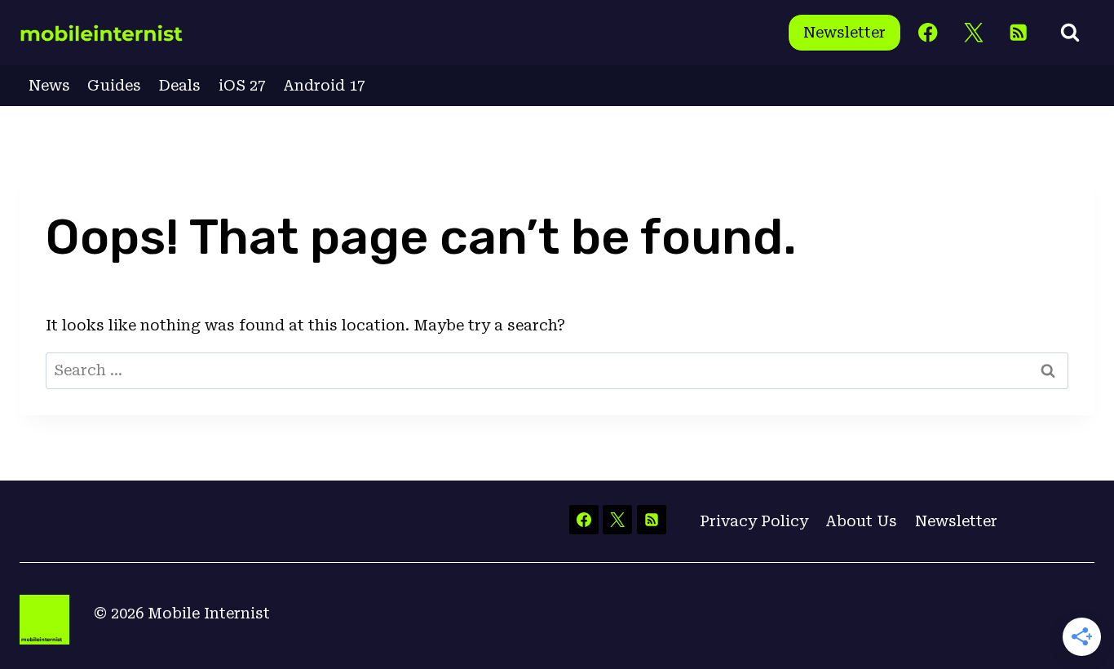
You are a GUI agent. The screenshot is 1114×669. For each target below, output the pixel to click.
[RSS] (1018, 33)
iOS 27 (242, 85)
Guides (114, 85)
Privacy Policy (754, 520)
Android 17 (324, 85)
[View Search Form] (1069, 32)
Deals (180, 85)
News (49, 85)
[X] (973, 33)
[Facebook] (928, 33)
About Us (861, 520)
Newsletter (844, 32)
